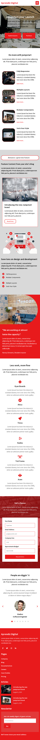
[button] (12, 621)
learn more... (20, 83)
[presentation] (3, 606)
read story (10, 221)
